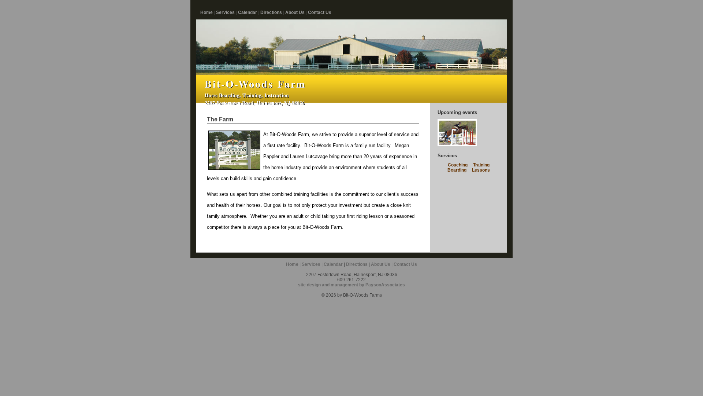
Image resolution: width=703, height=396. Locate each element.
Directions (271, 12)
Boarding (456, 170)
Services (225, 12)
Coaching (458, 165)
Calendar (247, 12)
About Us (295, 12)
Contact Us (319, 12)
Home (206, 12)
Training (481, 165)
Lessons (481, 170)
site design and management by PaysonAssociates (351, 284)
